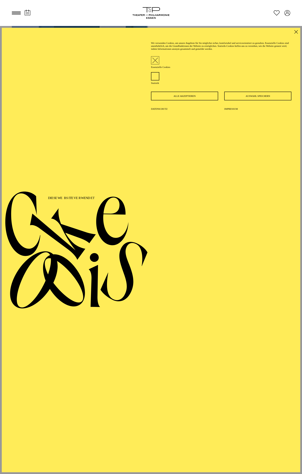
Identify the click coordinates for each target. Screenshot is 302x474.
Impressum (231, 109)
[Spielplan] (27, 12)
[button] (16, 13)
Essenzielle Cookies (160, 67)
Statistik (155, 83)
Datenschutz (159, 109)
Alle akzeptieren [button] (185, 96)
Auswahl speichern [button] (258, 96)
